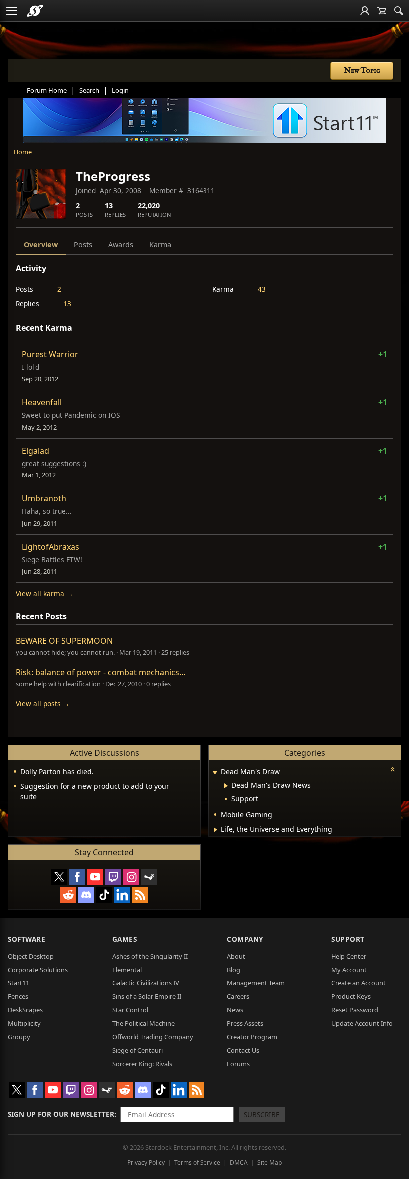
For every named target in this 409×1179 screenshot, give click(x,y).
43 (262, 289)
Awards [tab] (120, 244)
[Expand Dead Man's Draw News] (226, 785)
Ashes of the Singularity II (150, 956)
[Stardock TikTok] (104, 895)
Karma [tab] (160, 244)
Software (26, 938)
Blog (233, 969)
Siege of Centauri (137, 1050)
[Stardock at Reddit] (68, 895)
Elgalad (35, 450)
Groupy (19, 1036)
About (236, 956)
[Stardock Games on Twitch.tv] (113, 877)
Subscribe (262, 1114)
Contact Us (243, 1050)
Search (89, 90)
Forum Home (47, 90)
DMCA (239, 1162)
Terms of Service (197, 1162)
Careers (238, 996)
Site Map (269, 1162)
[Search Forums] (398, 10)
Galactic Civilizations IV (145, 982)
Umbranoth (44, 498)
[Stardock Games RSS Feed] (140, 895)
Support (348, 938)
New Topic (362, 71)
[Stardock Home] (35, 11)
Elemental (127, 969)
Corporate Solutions (38, 969)
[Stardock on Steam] (149, 877)
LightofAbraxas (50, 546)
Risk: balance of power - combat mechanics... (100, 672)
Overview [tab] (41, 244)
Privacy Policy (146, 1162)
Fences (18, 996)
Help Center (348, 956)
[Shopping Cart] (381, 10)
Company (245, 938)
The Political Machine (143, 1023)
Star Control (130, 1009)
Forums (238, 1063)
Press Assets (245, 1023)
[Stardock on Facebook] (77, 877)
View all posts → (43, 703)
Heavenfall (42, 402)
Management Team (256, 982)
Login (120, 90)
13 (67, 303)
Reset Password (354, 1009)
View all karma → (44, 593)
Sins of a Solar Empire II (146, 996)
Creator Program (252, 1036)
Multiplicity (24, 1023)
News (235, 1009)
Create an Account (358, 982)
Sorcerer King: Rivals (142, 1063)
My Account (349, 969)
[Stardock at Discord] (86, 895)
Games (124, 938)
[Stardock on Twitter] (59, 877)
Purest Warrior (50, 354)
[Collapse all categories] (393, 769)
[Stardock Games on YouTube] (95, 877)
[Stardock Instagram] (131, 877)
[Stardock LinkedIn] (122, 895)
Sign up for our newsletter (61, 1114)
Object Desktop (31, 956)
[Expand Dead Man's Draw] (214, 772)
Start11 (18, 982)
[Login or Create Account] (364, 10)
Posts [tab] (83, 244)
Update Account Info (362, 1023)
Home (23, 151)
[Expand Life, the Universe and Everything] (215, 829)
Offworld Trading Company (152, 1036)
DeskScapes (25, 1009)
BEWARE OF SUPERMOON (64, 640)
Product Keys (351, 996)
